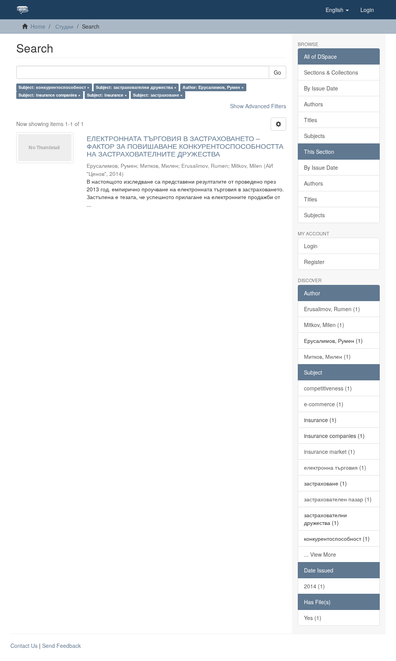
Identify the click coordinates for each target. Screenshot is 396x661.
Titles (310, 120)
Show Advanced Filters (258, 106)
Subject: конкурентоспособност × (54, 87)
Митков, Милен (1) (327, 356)
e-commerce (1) (323, 404)
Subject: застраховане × (158, 95)
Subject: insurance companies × (49, 95)
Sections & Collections (331, 72)
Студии (64, 26)
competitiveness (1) (328, 388)
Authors (313, 104)
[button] (337, 9)
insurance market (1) (329, 451)
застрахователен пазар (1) (338, 499)
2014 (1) (314, 586)
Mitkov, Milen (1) (324, 325)
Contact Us (24, 645)
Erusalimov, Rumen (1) (332, 309)
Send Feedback (61, 645)
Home (38, 26)
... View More (320, 554)
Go (277, 72)
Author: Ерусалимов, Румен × (213, 87)
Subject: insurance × (107, 95)
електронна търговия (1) (335, 467)
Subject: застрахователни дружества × (136, 87)
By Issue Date (321, 88)
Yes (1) (312, 618)
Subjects (314, 136)
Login (310, 246)
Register (314, 262)
